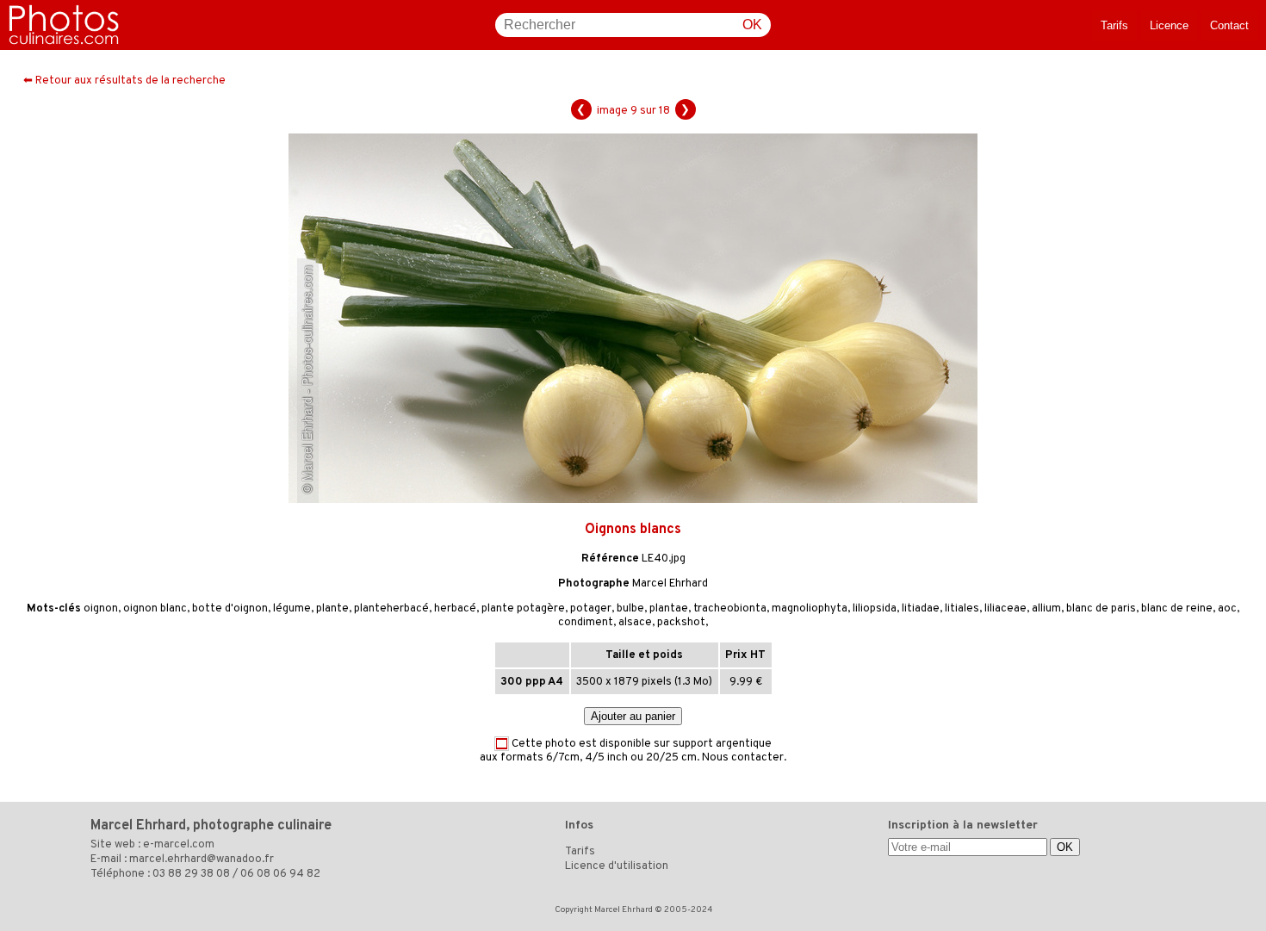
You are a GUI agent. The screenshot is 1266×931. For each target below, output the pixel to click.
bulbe (630, 609)
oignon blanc (155, 609)
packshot (681, 623)
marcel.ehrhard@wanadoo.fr (201, 859)
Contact (1229, 25)
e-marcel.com (178, 845)
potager (590, 609)
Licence (1169, 25)
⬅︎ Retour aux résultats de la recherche (124, 81)
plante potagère (523, 609)
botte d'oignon (230, 609)
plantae (668, 609)
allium (1046, 609)
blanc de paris (1101, 609)
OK (752, 24)
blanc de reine (1177, 609)
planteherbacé (391, 609)
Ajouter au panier (633, 716)
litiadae (921, 609)
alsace (635, 623)
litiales (962, 609)
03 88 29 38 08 (191, 874)
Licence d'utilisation (616, 866)
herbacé (455, 609)
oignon (101, 609)
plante (332, 609)
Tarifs (1114, 25)
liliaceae (1005, 609)
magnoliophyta (809, 609)
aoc (1227, 609)
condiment (585, 623)
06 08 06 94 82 (280, 874)
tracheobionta (729, 609)
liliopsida (875, 609)
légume (292, 609)
